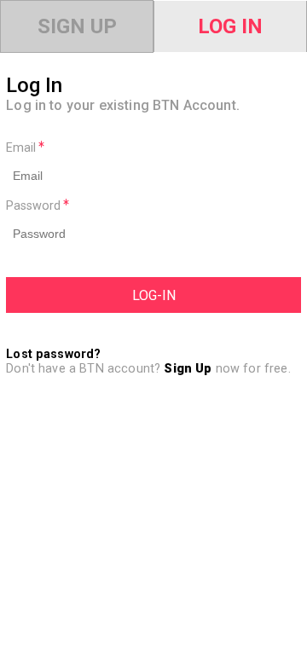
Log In (230, 26)
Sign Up (77, 26)
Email (22, 148)
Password (35, 206)
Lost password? (53, 354)
